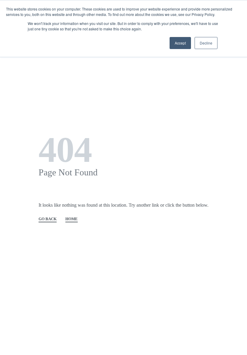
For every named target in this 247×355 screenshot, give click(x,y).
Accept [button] (180, 42)
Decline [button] (206, 42)
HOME (71, 219)
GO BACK (48, 219)
